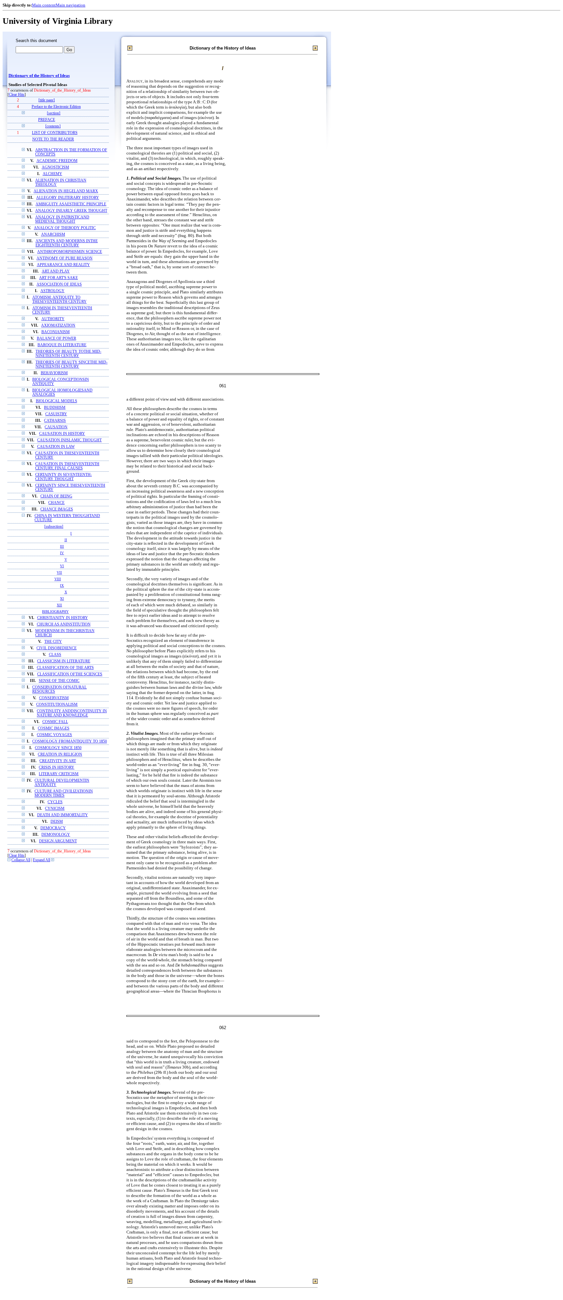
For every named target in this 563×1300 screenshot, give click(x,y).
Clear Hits (16, 95)
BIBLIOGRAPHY (55, 611)
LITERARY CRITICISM (59, 774)
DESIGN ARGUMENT (58, 841)
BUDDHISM (54, 408)
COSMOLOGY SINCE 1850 (58, 748)
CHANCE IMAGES (56, 509)
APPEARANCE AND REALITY (63, 265)
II (66, 540)
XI (62, 598)
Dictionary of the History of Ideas (39, 75)
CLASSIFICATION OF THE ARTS (65, 668)
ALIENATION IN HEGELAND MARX (66, 191)
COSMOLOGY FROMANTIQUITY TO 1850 (69, 741)
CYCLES (55, 802)
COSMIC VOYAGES (54, 735)
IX (62, 585)
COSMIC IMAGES (53, 728)
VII (59, 572)
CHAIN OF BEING (56, 496)
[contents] (53, 126)
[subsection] (53, 526)
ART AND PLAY (56, 271)
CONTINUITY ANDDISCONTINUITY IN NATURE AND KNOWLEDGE (72, 713)
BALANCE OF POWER (56, 338)
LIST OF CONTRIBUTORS (55, 133)
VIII (57, 579)
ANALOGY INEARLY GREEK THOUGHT (71, 211)
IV (62, 553)
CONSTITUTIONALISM (57, 704)
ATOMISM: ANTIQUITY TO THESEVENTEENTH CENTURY (59, 299)
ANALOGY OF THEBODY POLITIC (65, 228)
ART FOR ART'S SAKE (58, 278)
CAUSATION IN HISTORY (62, 434)
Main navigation (70, 5)
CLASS (55, 655)
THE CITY (53, 642)
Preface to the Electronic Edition (56, 107)
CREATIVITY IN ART (57, 761)
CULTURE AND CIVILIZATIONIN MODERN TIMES (64, 793)
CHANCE (56, 503)
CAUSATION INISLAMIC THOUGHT (69, 440)
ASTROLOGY (52, 291)
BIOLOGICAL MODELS (56, 401)
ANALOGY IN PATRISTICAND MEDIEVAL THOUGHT (62, 219)
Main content (44, 5)
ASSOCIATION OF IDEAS (59, 284)
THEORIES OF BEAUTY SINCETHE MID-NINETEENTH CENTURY (72, 364)
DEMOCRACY (53, 828)
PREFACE (46, 120)
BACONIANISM (55, 332)
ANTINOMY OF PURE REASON (64, 258)
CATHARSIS (55, 421)
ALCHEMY (52, 174)
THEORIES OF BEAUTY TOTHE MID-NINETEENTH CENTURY (68, 353)
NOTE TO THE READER (53, 139)
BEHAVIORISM (54, 373)
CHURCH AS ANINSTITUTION (64, 624)
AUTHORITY (53, 319)
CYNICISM (55, 808)
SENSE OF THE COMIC (59, 681)
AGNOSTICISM (55, 167)
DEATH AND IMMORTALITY (62, 815)
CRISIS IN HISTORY (56, 767)
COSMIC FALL (55, 722)
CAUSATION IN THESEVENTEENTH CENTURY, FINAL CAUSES (67, 466)
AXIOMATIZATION (58, 325)
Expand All (41, 860)
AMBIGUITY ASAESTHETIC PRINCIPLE (71, 204)
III (62, 546)
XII (59, 605)
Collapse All (20, 860)
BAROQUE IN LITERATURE (61, 345)
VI (62, 566)
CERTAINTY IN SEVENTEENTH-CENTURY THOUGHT (63, 477)
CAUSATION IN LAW (56, 447)
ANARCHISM (53, 234)
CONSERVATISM (54, 698)
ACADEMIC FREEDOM (57, 161)
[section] (53, 113)
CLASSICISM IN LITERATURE (63, 661)
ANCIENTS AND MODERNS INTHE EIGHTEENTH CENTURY (67, 243)
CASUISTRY (56, 414)
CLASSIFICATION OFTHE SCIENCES (69, 674)
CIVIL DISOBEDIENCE (56, 648)
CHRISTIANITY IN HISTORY (62, 618)
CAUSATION (56, 427)
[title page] (46, 100)
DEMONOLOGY (55, 835)
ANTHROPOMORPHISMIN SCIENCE (69, 252)
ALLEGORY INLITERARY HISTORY (67, 198)
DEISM (57, 822)
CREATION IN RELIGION (60, 754)
